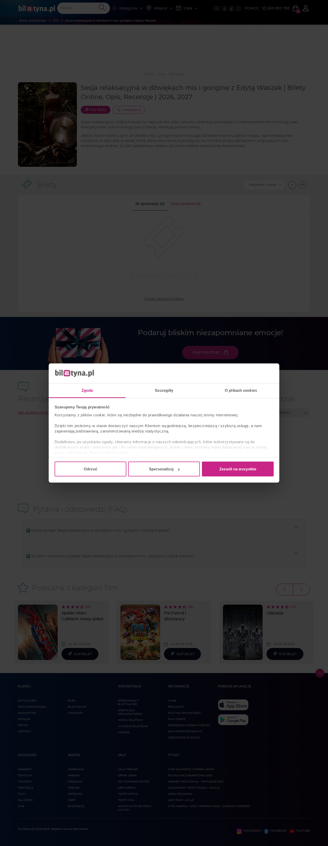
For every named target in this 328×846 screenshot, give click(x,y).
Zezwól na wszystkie (237, 469)
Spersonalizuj (161, 469)
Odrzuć (90, 469)
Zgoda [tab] (87, 390)
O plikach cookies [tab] (241, 390)
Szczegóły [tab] (164, 390)
